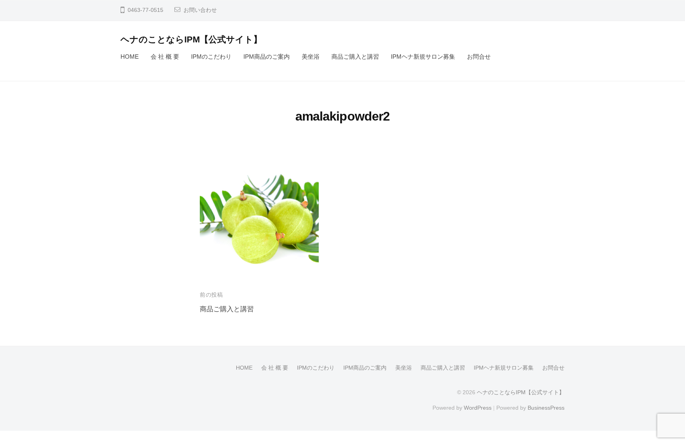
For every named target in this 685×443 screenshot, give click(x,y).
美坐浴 (311, 56)
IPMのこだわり (211, 56)
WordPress (478, 408)
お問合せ (479, 56)
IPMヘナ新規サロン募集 (423, 56)
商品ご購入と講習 (355, 56)
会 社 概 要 (165, 56)
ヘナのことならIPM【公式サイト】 (191, 39)
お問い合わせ (200, 10)
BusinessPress (546, 408)
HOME (130, 56)
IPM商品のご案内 (266, 56)
